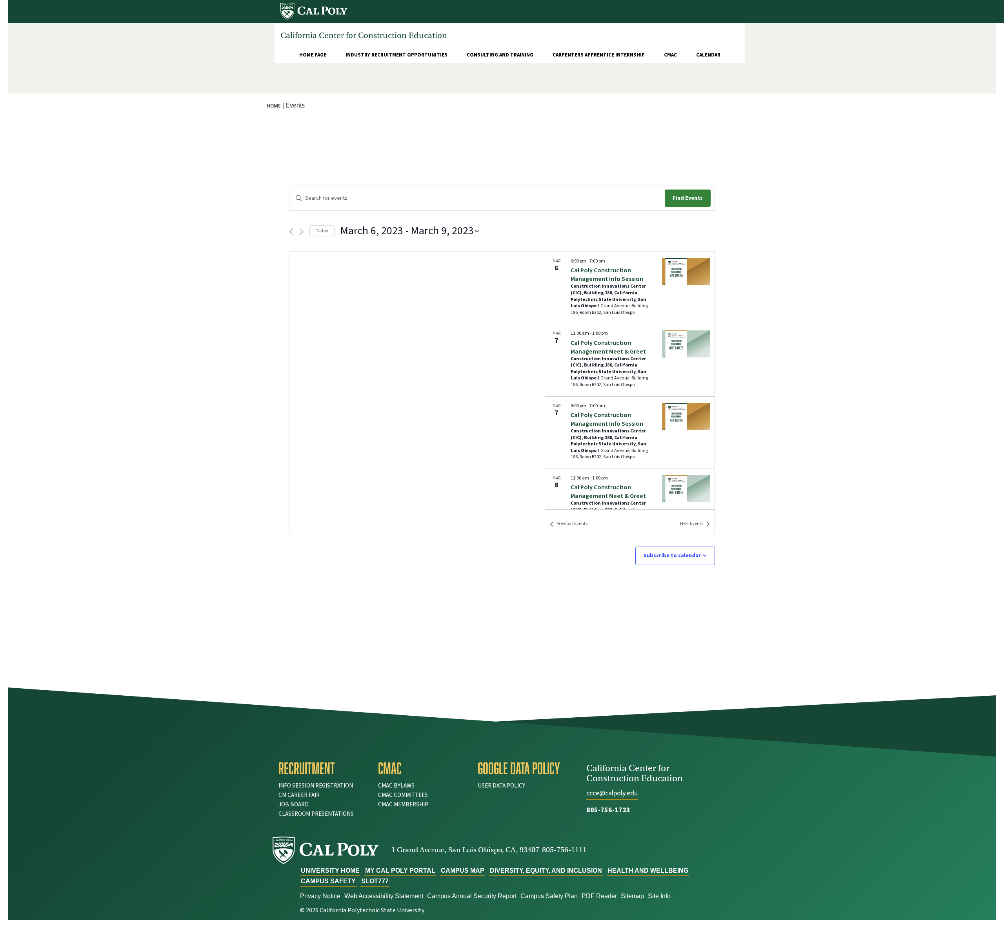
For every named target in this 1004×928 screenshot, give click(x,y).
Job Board (293, 804)
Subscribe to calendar (672, 556)
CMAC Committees (403, 795)
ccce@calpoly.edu (612, 793)
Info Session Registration (315, 786)
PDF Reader (599, 896)
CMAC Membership (403, 804)
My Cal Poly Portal (400, 870)
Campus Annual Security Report (472, 896)
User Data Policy (501, 786)
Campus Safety (328, 881)
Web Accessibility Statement (383, 896)
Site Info (659, 896)
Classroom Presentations (316, 814)
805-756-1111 (564, 849)
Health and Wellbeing (647, 870)
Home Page (312, 54)
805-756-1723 (608, 810)
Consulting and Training (500, 54)
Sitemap (632, 896)
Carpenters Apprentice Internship (599, 54)
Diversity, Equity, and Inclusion (546, 870)
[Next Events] (301, 231)
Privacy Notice (320, 896)
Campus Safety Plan (549, 896)
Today (322, 231)
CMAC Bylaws (396, 786)
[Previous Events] (291, 231)
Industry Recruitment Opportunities (396, 54)
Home (274, 105)
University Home (330, 870)
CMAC (670, 54)
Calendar (708, 54)
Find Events (688, 198)
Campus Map (462, 870)
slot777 (375, 881)
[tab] (322, 768)
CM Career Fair (299, 795)
